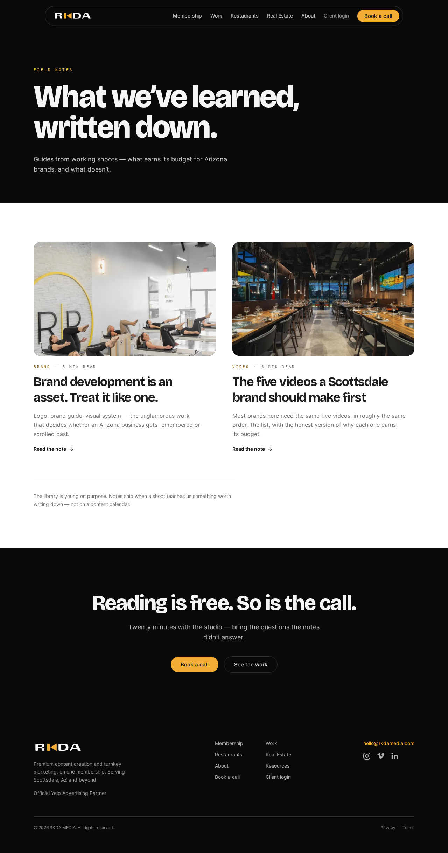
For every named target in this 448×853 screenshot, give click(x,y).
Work (216, 16)
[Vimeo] (380, 756)
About (308, 16)
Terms (408, 827)
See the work (250, 664)
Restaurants (245, 16)
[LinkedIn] (394, 756)
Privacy (388, 827)
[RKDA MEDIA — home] (73, 16)
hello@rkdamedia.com (388, 743)
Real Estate (280, 16)
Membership (187, 16)
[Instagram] (366, 756)
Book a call (378, 16)
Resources (277, 766)
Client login (336, 16)
